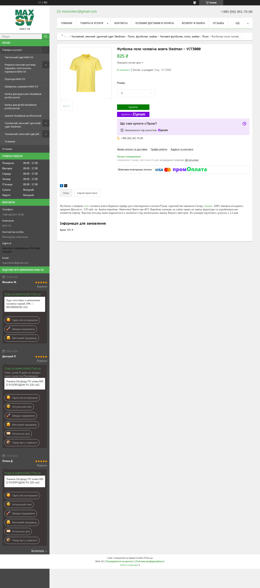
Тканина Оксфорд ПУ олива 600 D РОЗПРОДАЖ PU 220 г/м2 (24, 383)
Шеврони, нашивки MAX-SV (21, 86)
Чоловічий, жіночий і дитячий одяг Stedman (23, 124)
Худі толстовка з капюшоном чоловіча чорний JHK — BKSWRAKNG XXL (23, 304)
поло (86, 206)
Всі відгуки (37, 550)
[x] (65, 186)
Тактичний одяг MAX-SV (19, 57)
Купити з (126, 114)
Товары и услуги (12, 50)
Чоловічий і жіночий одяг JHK (22, 134)
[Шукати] (45, 36)
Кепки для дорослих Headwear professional (23, 95)
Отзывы (7, 149)
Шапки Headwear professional (23, 115)
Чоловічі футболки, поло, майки (179, 36)
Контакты (121, 23)
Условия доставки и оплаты (154, 23)
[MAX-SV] (25, 17)
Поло (205, 36)
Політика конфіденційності (150, 561)
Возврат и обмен (193, 23)
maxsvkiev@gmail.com (15, 263)
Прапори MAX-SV (15, 79)
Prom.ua (148, 558)
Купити (133, 107)
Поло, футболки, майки (142, 36)
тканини (207, 206)
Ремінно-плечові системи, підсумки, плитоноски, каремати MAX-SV (20, 68)
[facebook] (61, 186)
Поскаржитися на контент (120, 561)
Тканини (10, 141)
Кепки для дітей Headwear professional (21, 106)
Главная (66, 23)
